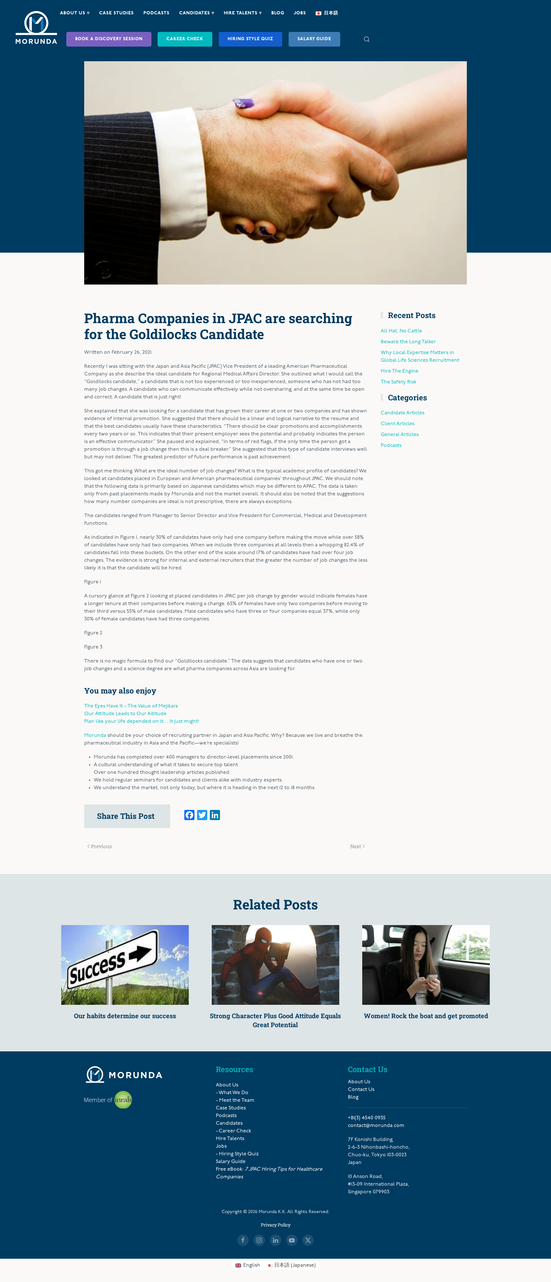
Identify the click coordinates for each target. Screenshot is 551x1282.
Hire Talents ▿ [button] (243, 13)
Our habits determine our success (125, 1016)
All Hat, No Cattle (401, 331)
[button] (366, 39)
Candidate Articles (402, 413)
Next (355, 846)
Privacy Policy (275, 1225)
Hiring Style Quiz (250, 39)
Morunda (95, 735)
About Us (227, 1085)
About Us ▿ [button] (75, 13)
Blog (277, 13)
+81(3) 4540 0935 (367, 1118)
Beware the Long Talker (408, 342)
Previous (101, 846)
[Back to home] (36, 27)
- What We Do (232, 1092)
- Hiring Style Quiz (237, 1154)
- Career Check (233, 1131)
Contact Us (361, 1089)
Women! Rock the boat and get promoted (426, 1016)
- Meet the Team (235, 1100)
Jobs (300, 13)
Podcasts (156, 13)
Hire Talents (230, 1138)
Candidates (229, 1123)
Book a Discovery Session (109, 39)
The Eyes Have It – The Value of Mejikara (131, 706)
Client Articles (398, 423)
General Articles (400, 434)
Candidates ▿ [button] (196, 13)
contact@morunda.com (376, 1125)
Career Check (184, 39)
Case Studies (116, 13)
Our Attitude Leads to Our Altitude (125, 713)
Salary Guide (314, 39)
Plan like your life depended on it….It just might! (141, 721)
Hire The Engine (399, 371)
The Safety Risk (398, 382)
